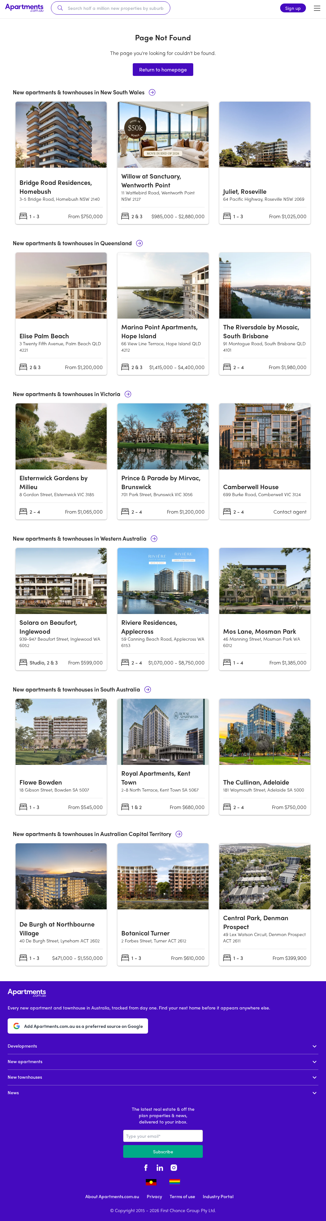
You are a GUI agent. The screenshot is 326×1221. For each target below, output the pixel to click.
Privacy (154, 1196)
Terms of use (182, 1196)
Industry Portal (218, 1196)
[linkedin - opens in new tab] (160, 1167)
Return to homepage (163, 69)
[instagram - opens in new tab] (174, 1167)
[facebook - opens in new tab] (146, 1167)
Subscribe (163, 1151)
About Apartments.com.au (112, 1196)
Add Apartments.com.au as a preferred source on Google (83, 1026)
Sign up (293, 8)
